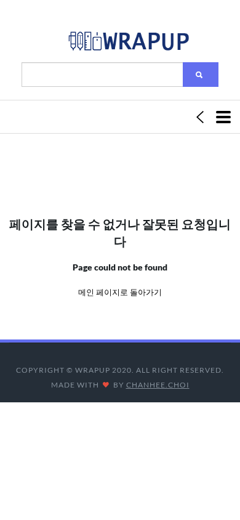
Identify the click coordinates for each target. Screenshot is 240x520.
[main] (128, 44)
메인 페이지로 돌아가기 (120, 292)
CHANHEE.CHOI (158, 384)
